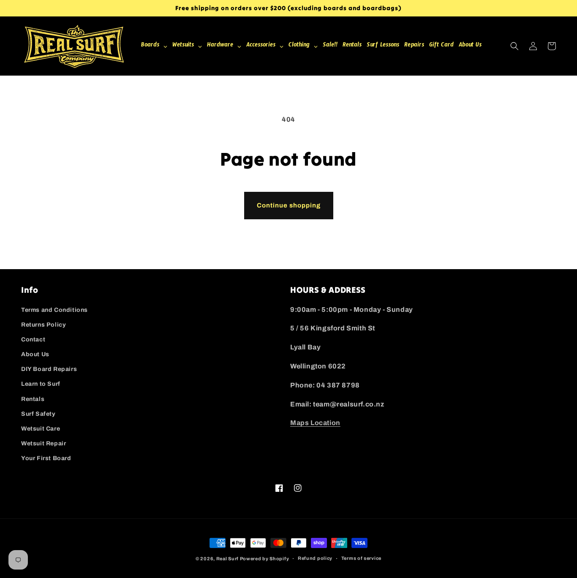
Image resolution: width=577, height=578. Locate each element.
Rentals (32, 399)
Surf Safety (38, 414)
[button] (514, 46)
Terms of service (361, 558)
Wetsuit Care (40, 428)
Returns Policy (43, 325)
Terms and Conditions (54, 310)
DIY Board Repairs (49, 369)
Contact (33, 339)
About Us (35, 354)
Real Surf (227, 558)
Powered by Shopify (264, 558)
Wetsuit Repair (43, 443)
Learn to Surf (40, 384)
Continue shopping (289, 205)
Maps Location (315, 422)
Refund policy (315, 558)
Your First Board (46, 458)
